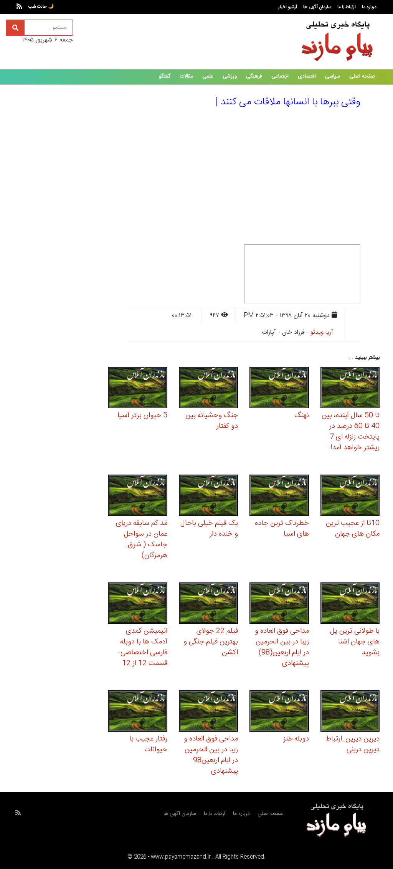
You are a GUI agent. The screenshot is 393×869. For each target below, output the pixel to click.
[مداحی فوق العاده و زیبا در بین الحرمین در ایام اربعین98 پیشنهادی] (208, 712)
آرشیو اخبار (287, 7)
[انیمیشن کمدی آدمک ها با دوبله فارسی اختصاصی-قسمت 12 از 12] (137, 604)
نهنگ (301, 415)
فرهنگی (254, 76)
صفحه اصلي (270, 813)
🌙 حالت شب (41, 6)
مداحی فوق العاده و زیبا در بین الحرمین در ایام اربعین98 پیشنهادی (211, 755)
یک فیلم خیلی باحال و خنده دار (209, 529)
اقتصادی (307, 76)
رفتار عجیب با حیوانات (148, 744)
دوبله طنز (296, 739)
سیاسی (332, 76)
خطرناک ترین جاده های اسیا (282, 529)
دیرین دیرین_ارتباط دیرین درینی (352, 744)
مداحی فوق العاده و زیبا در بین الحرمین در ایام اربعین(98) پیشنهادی (282, 647)
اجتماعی (280, 76)
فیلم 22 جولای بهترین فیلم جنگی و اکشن (210, 641)
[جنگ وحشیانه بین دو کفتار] (208, 388)
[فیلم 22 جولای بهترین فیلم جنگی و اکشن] (208, 604)
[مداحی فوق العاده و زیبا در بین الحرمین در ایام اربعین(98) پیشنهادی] (279, 604)
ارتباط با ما (346, 7)
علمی (207, 76)
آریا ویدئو (321, 332)
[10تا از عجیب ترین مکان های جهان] (350, 496)
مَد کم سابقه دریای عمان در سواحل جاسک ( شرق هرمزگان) (141, 539)
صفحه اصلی (362, 76)
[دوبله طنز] (279, 712)
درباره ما (369, 7)
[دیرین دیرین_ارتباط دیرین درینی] (350, 712)
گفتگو (164, 76)
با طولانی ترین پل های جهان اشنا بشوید (355, 641)
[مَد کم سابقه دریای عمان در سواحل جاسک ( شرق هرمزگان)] (137, 496)
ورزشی (230, 76)
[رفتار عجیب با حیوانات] (137, 712)
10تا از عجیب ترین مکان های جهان (353, 529)
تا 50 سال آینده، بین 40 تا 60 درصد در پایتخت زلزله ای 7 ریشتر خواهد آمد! (351, 431)
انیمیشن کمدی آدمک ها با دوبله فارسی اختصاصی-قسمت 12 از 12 (142, 647)
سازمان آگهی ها (317, 7)
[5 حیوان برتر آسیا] (137, 388)
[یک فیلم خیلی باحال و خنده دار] (208, 496)
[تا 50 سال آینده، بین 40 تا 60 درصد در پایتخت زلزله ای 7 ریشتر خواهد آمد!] (350, 388)
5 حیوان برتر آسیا (142, 415)
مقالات (186, 76)
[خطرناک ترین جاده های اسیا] (279, 496)
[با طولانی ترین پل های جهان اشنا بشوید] (350, 604)
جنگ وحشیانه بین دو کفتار (211, 421)
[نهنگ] (279, 388)
